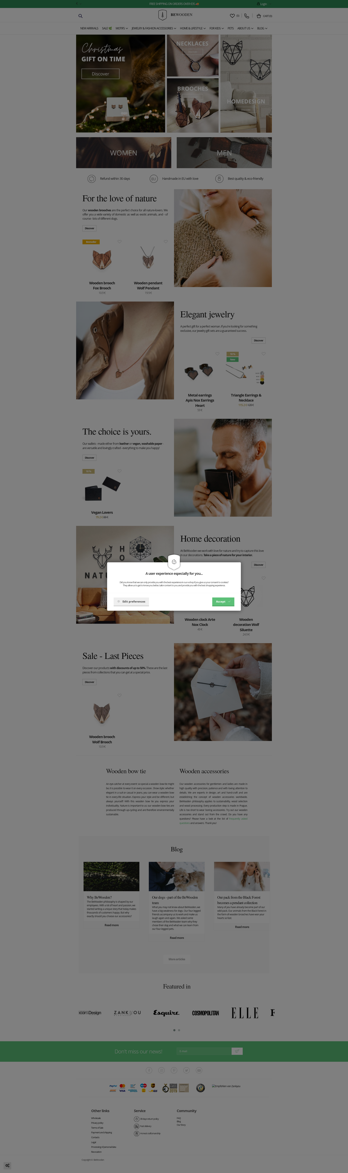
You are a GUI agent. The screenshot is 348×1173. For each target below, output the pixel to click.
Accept (220, 601)
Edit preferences (134, 601)
